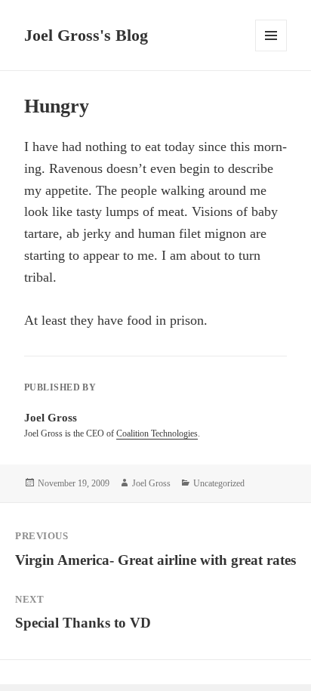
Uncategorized (219, 483)
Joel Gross (151, 483)
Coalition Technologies (157, 433)
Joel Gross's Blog (86, 35)
